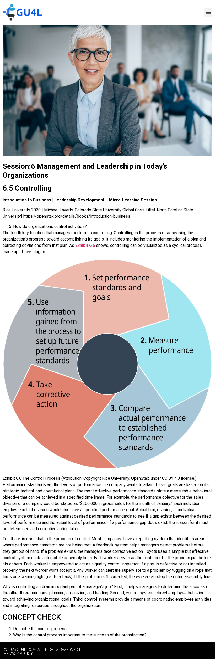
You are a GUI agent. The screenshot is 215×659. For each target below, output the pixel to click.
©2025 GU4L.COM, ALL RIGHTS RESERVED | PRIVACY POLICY (42, 651)
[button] (208, 12)
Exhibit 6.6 (85, 245)
